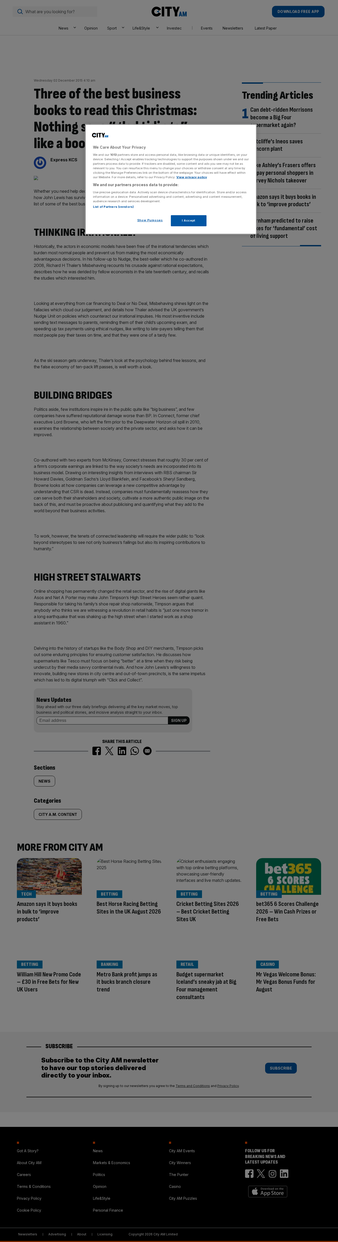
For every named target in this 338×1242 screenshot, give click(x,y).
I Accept (188, 220)
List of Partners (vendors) (113, 207)
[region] (171, 179)
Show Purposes (150, 220)
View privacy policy (191, 177)
